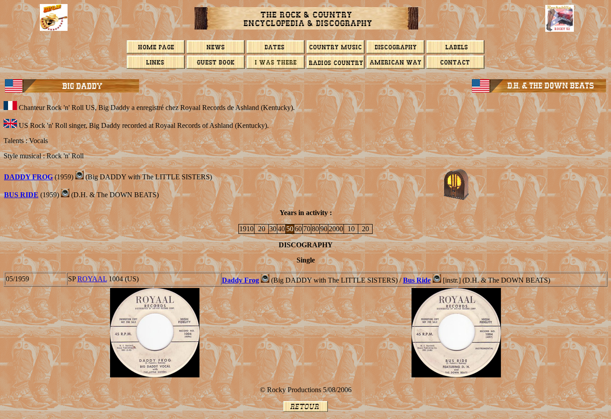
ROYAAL (92, 279)
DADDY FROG (28, 177)
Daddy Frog (240, 280)
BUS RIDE (21, 195)
